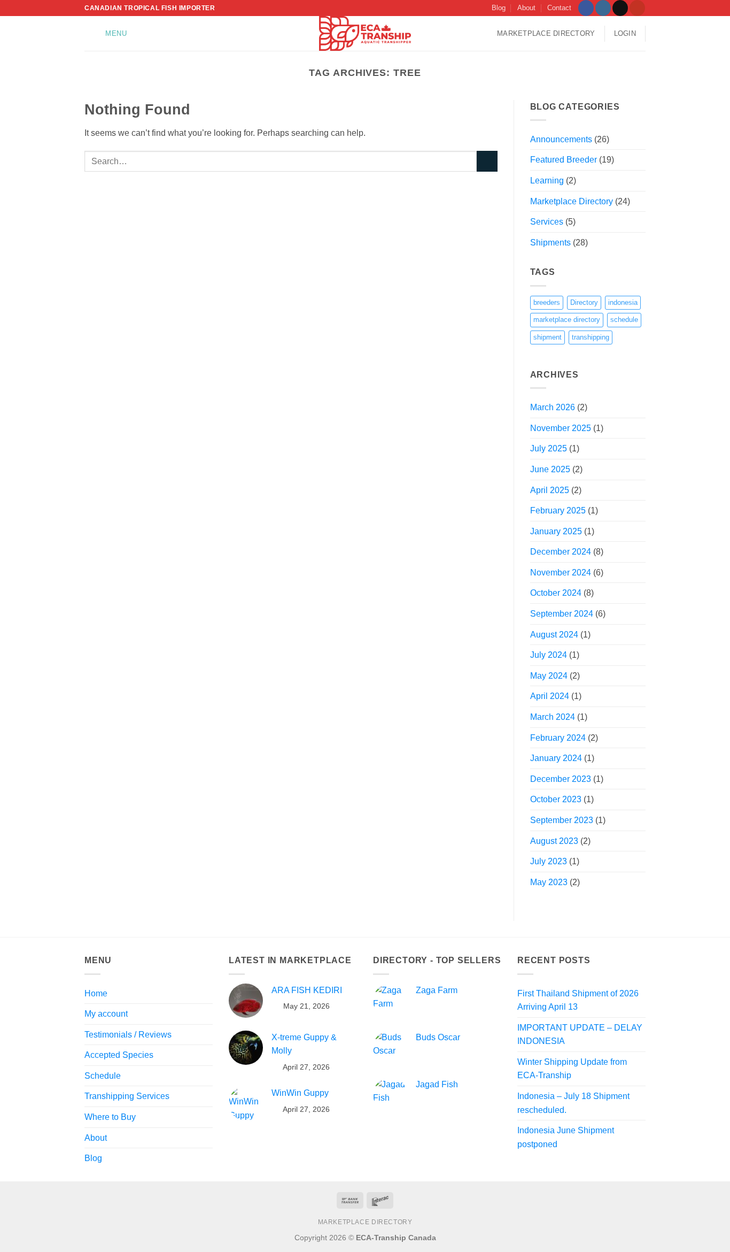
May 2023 (549, 882)
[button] (108, 33)
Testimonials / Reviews (128, 1034)
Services (546, 221)
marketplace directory (566, 320)
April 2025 (549, 490)
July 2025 (548, 448)
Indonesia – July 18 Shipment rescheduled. (573, 1103)
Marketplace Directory (546, 33)
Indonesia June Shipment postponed (565, 1137)
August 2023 (554, 841)
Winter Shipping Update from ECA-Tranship (572, 1068)
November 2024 (560, 572)
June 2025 (550, 469)
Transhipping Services (126, 1096)
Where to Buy (110, 1117)
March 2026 (552, 407)
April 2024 (549, 696)
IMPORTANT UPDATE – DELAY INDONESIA (579, 1034)
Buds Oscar (438, 1037)
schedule (624, 320)
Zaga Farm (436, 990)
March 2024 (552, 716)
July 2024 (548, 654)
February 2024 (558, 737)
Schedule (102, 1075)
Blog (499, 8)
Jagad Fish (437, 1084)
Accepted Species (118, 1054)
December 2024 (560, 551)
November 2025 (560, 428)
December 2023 (560, 779)
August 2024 (554, 634)
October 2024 (555, 592)
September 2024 (561, 613)
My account (106, 1013)
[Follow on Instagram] (603, 8)
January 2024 (556, 758)
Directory (584, 302)
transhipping (590, 337)
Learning (547, 180)
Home (95, 993)
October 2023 (555, 799)
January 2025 (556, 531)
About (526, 8)
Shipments (550, 242)
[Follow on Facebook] (586, 8)
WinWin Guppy (300, 1092)
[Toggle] (206, 1117)
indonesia (623, 302)
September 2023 (561, 820)
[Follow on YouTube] (637, 8)
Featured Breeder (563, 159)
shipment (547, 337)
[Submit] (487, 161)
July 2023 (548, 861)
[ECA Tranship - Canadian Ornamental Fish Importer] (365, 33)
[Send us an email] (620, 8)
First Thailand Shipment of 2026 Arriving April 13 (578, 1000)
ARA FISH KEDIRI (306, 990)
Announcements (561, 139)
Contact (559, 8)
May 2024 (549, 675)
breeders (546, 302)
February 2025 (558, 510)
